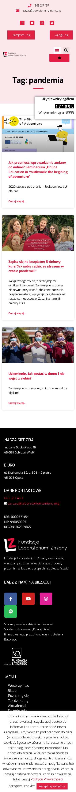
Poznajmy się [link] (18, 695)
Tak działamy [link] (18, 700)
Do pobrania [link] (17, 711)
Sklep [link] (12, 690)
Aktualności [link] (17, 706)
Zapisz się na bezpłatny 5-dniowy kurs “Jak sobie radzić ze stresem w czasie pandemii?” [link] (36, 266)
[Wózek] (59, 58)
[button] (57, 50)
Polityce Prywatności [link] (47, 779)
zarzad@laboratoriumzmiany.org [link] (33, 503)
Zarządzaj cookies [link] (21, 786)
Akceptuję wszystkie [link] (52, 786)
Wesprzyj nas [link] (18, 685)
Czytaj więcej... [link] (17, 201)
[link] (38, 5)
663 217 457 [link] (13, 498)
